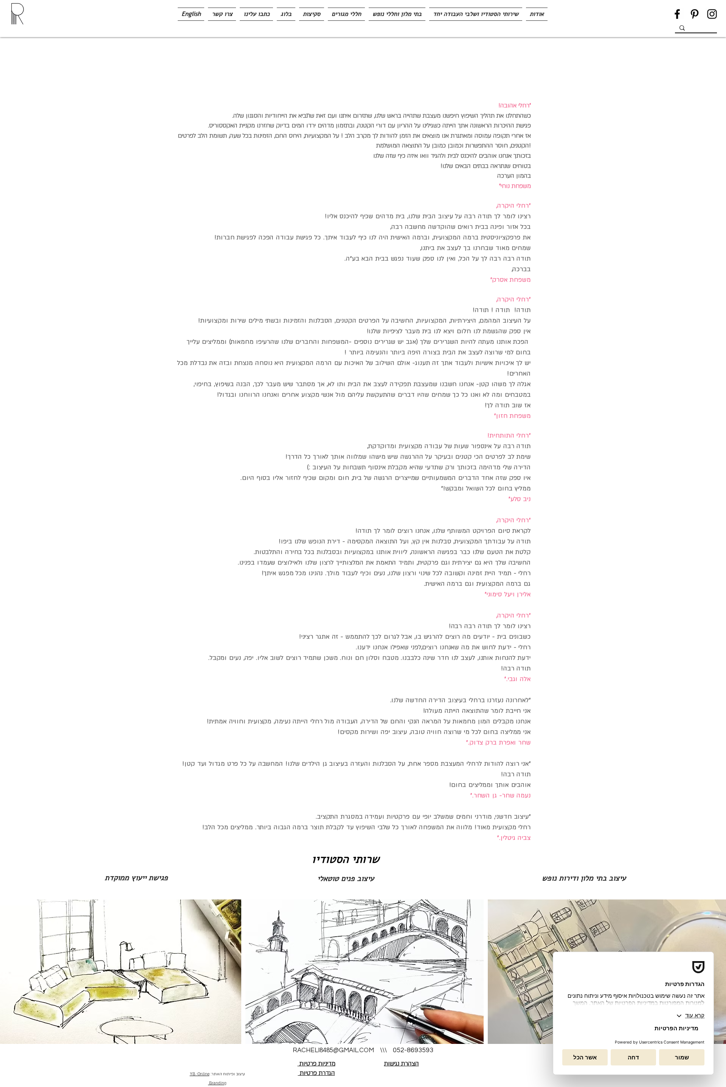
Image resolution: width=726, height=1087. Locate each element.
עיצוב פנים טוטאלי (345, 878)
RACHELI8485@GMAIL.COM (333, 1050)
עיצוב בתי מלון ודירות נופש (586, 878)
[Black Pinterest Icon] (694, 14)
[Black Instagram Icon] (712, 14)
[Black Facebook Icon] (677, 14)
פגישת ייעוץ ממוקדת (136, 878)
